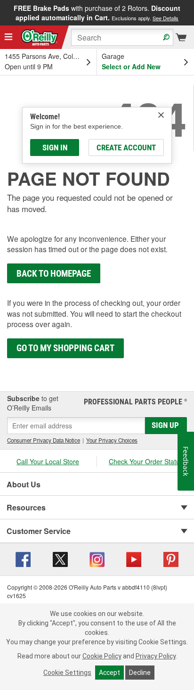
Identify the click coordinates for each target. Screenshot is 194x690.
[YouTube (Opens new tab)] (133, 558)
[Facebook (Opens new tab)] (23, 558)
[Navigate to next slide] (191, 12)
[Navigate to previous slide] (3, 12)
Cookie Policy (101, 656)
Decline (140, 672)
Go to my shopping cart (65, 348)
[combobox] (122, 37)
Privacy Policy (156, 656)
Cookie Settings (67, 672)
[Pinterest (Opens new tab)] (170, 558)
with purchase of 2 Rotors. (97, 12)
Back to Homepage (53, 273)
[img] (161, 115)
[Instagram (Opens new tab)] (97, 558)
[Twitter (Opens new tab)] (60, 558)
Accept (109, 672)
